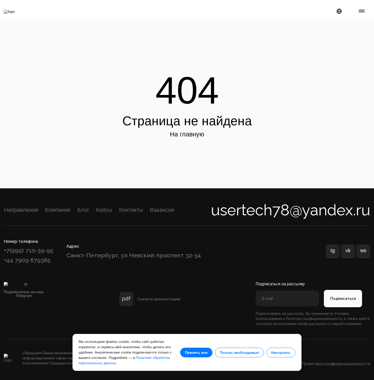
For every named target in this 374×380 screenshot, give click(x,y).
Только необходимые (239, 352)
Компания (57, 210)
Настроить (281, 352)
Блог (83, 210)
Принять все (196, 352)
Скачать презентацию (158, 299)
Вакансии (162, 210)
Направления (21, 210)
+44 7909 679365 (27, 260)
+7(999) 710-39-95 (28, 250)
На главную (187, 134)
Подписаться (343, 298)
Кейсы (104, 210)
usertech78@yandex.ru (290, 210)
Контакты (131, 210)
